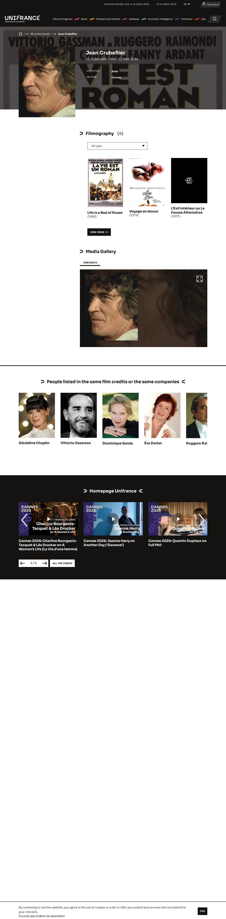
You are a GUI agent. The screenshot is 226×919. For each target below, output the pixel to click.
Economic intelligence (160, 19)
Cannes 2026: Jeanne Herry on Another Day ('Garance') (44, 543)
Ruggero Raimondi (202, 443)
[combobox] (117, 146)
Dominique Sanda (117, 443)
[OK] (202, 911)
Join (203, 19)
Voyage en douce (143, 211)
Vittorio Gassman (76, 443)
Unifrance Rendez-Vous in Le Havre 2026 (126, 4)
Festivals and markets (108, 19)
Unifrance (186, 19)
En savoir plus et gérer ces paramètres (42, 915)
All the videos (62, 563)
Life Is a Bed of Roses (105, 213)
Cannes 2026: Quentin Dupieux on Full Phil (113, 543)
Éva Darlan (153, 443)
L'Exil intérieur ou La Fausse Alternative (187, 210)
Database (134, 19)
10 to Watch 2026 (166, 4)
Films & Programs (62, 19)
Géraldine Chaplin (34, 443)
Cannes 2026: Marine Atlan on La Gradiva (176, 543)
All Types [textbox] (96, 146)
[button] (199, 279)
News (84, 19)
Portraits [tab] (90, 262)
